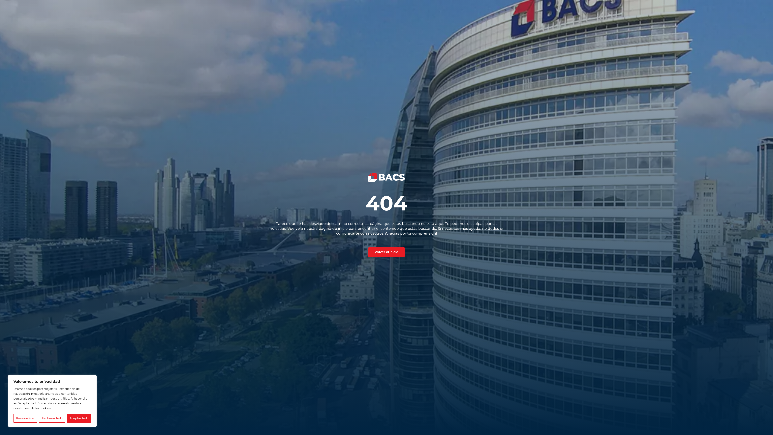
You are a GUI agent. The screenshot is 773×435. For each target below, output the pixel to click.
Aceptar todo (79, 418)
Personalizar (25, 418)
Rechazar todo (52, 418)
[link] (386, 177)
